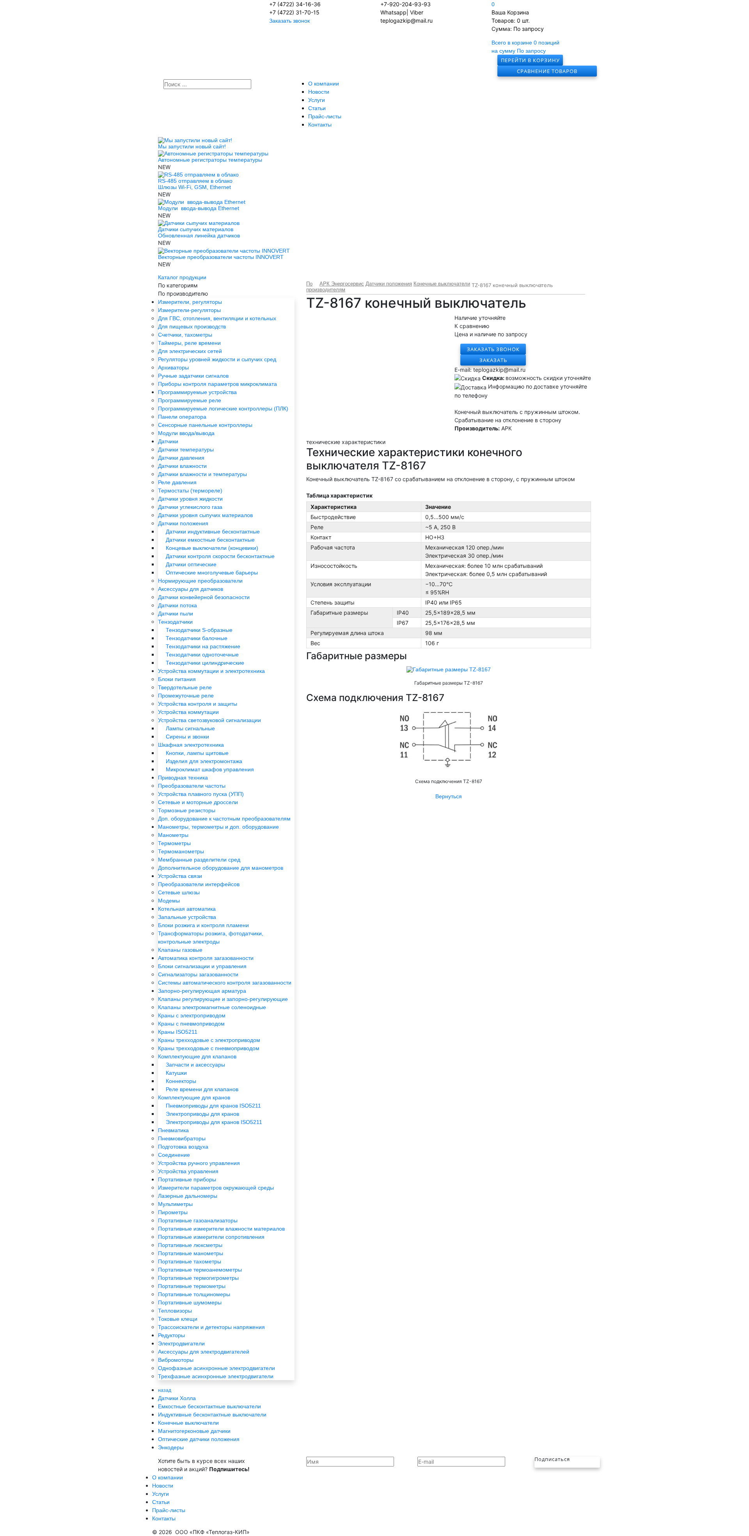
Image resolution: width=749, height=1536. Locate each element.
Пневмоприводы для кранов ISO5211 (213, 1105)
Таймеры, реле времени (189, 343)
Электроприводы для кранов (202, 1114)
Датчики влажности (182, 466)
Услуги (316, 100)
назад (164, 1390)
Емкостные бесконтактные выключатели (209, 1406)
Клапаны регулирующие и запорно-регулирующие (223, 999)
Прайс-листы (324, 116)
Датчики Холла (177, 1398)
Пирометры (173, 1212)
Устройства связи (180, 876)
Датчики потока (177, 605)
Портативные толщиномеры (194, 1294)
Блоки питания (177, 679)
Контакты (320, 124)
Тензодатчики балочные (196, 638)
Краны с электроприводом (191, 1015)
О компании (323, 83)
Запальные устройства (187, 917)
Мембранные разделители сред (199, 859)
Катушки (176, 1073)
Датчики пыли (175, 613)
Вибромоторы (175, 1360)
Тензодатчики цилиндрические (205, 663)
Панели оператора (182, 417)
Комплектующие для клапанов (197, 1056)
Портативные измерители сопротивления (211, 1237)
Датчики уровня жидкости (190, 499)
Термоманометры (181, 851)
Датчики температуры (186, 449)
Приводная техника (183, 777)
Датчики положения (183, 523)
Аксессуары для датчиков (190, 589)
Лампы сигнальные (190, 728)
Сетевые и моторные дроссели (198, 802)
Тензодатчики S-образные (199, 630)
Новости (318, 92)
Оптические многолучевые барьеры (212, 572)
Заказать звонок (289, 21)
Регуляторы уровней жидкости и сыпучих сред (217, 359)
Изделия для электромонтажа (204, 761)
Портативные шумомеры (190, 1302)
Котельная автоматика (187, 909)
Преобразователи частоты (191, 786)
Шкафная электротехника (191, 745)
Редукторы (171, 1335)
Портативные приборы (187, 1179)
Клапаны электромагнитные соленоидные (212, 1007)
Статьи (317, 108)
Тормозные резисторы (186, 810)
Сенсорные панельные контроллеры (205, 425)
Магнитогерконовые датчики (194, 1431)
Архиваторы (173, 367)
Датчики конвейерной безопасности (204, 597)
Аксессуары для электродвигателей (203, 1352)
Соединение (174, 1155)
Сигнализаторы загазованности (198, 974)
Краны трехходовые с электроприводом (209, 1040)
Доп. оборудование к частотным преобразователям (224, 818)
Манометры (173, 835)
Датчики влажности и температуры (202, 474)
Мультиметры (175, 1204)
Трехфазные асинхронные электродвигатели (215, 1376)
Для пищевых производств (192, 326)
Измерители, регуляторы (190, 302)
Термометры (174, 843)
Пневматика (173, 1130)
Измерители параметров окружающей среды (216, 1188)
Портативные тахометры (189, 1261)
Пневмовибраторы (182, 1138)
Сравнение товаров (547, 71)
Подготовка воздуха (183, 1147)
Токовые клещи (177, 1319)
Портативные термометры (191, 1286)
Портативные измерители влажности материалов (221, 1229)
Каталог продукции (182, 277)
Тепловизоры (175, 1311)
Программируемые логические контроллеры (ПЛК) (223, 408)
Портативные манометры (190, 1253)
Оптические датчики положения (199, 1439)
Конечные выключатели (188, 1423)
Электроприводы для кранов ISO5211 (214, 1122)
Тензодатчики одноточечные (202, 654)
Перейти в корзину (530, 60)
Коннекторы (181, 1081)
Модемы (169, 900)
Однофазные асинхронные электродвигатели (216, 1368)
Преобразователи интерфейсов (199, 884)
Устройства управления (188, 1171)
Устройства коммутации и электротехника (211, 671)
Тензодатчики (175, 622)
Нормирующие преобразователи (200, 581)
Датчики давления (181, 458)
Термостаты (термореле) (190, 490)
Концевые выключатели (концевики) (212, 548)
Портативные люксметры (190, 1245)
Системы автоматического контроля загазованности (224, 982)
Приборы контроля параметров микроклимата (217, 384)
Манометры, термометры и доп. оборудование (218, 827)
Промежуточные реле (186, 695)
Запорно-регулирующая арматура (202, 991)
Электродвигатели (181, 1343)
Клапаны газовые (180, 950)
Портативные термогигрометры (198, 1278)
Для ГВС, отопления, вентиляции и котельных (217, 318)
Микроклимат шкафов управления (210, 769)
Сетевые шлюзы (179, 892)
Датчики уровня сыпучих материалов (205, 515)
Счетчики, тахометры (185, 335)
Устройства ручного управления (199, 1163)
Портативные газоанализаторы (198, 1220)
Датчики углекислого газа (190, 507)
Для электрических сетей (190, 351)
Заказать (493, 360)
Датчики (168, 441)
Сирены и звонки (187, 736)
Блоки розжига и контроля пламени (203, 925)
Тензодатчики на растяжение (203, 646)
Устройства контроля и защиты (197, 704)
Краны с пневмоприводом (191, 1023)
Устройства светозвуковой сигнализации (209, 720)
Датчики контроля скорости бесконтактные (220, 556)
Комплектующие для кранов (194, 1097)
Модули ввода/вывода (186, 433)
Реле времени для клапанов (202, 1089)
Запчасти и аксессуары (195, 1064)
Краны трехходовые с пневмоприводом (208, 1048)
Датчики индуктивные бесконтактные (213, 531)
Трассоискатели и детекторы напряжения (211, 1327)
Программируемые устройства (197, 392)
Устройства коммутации (188, 712)
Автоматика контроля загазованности (206, 958)
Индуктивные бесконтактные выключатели (212, 1414)
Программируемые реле (189, 400)
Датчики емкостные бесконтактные (210, 540)
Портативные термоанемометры (200, 1270)
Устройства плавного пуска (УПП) (201, 794)
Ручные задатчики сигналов (193, 376)
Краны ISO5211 (177, 1032)
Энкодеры (171, 1447)
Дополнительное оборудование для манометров (220, 868)
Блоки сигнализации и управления (202, 966)
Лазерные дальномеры (187, 1196)
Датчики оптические (191, 564)
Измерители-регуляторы (189, 310)
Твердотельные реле (185, 687)
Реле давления (177, 482)
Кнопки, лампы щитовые (197, 753)
